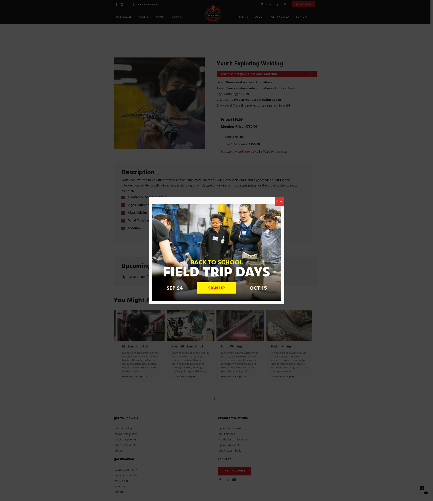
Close (279, 201)
